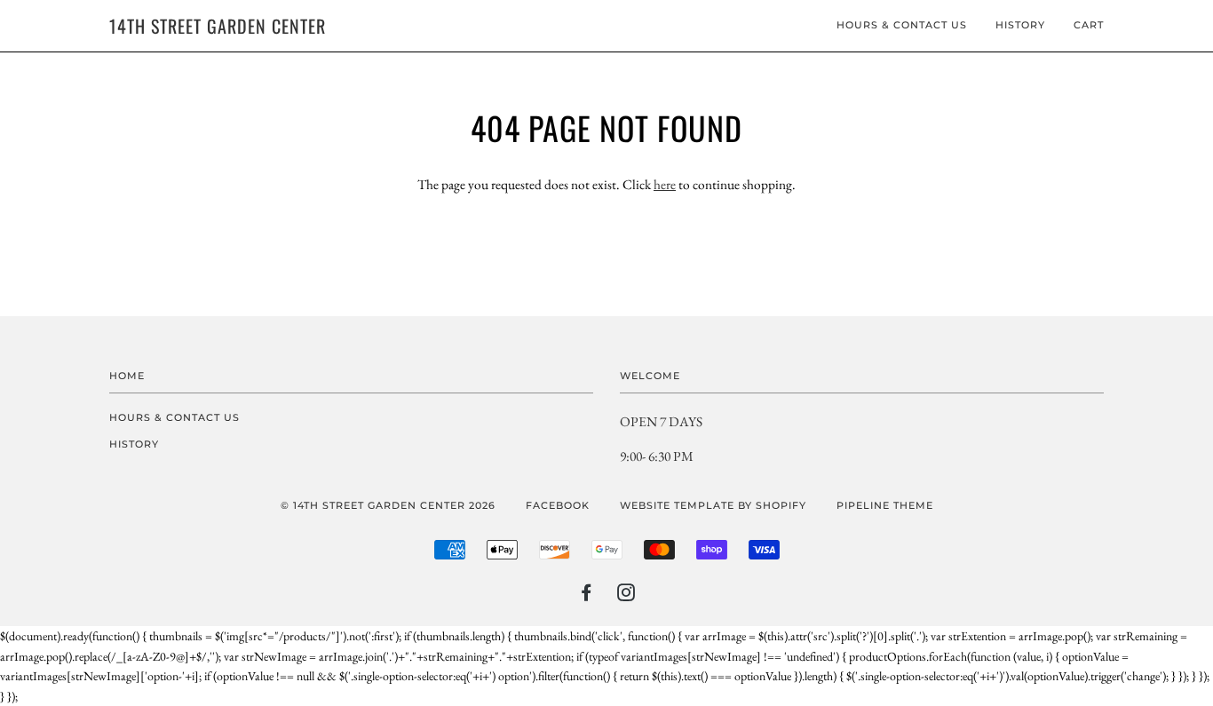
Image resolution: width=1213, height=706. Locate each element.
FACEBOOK (558, 505)
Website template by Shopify (713, 505)
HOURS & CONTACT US (901, 25)
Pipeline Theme (884, 505)
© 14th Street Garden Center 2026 (388, 505)
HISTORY (1020, 25)
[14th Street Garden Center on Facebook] (586, 596)
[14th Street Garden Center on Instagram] (626, 596)
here (665, 184)
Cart (1089, 25)
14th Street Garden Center (217, 25)
